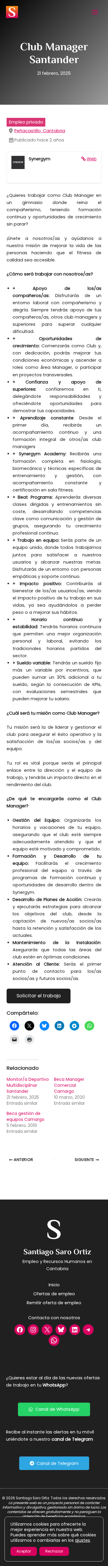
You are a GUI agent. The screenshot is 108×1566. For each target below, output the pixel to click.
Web (92, 159)
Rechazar (54, 1551)
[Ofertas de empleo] (54, 1293)
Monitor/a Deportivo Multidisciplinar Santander (28, 1085)
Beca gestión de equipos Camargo (25, 1116)
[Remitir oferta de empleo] (54, 1302)
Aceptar (23, 1551)
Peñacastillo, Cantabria (39, 131)
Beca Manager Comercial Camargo (69, 1085)
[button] (54, 1409)
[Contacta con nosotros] (54, 1317)
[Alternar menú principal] (95, 12)
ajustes (82, 1540)
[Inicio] (54, 1284)
